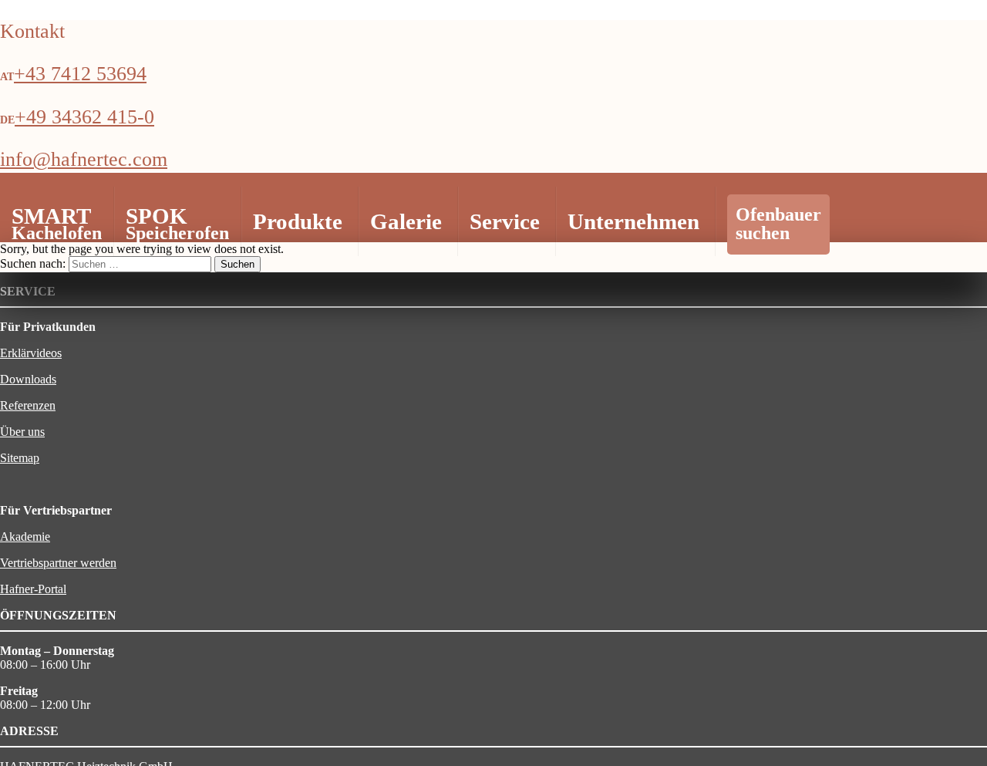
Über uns (22, 431)
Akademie (25, 536)
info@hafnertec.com (83, 159)
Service (505, 221)
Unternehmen (633, 221)
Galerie (406, 221)
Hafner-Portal (33, 589)
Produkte (297, 221)
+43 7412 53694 (80, 73)
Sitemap (19, 457)
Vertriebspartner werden (58, 562)
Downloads (28, 379)
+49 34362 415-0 (84, 117)
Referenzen (28, 405)
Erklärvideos (31, 352)
